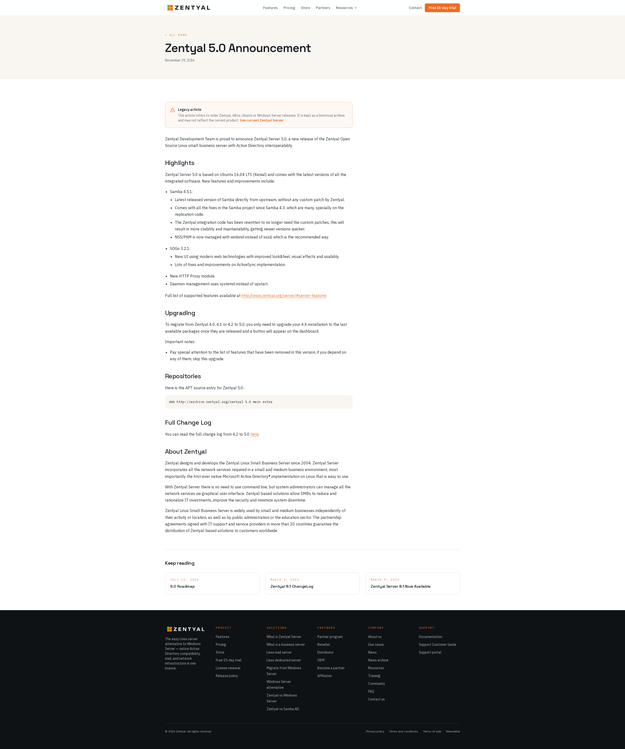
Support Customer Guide (437, 644)
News (372, 652)
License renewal (228, 668)
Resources (344, 8)
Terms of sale (432, 731)
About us (375, 637)
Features (270, 8)
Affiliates (324, 676)
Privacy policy (375, 731)
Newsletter (453, 731)
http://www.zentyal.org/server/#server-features (284, 295)
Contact (415, 8)
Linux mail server (279, 652)
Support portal (430, 652)
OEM (320, 660)
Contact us (376, 699)
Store (305, 8)
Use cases (376, 644)
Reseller (323, 644)
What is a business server (286, 644)
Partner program (330, 637)
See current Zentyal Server (261, 120)
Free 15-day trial (442, 8)
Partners (323, 8)
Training (374, 676)
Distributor (325, 652)
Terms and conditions (403, 731)
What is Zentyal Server (284, 637)
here (254, 434)
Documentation (430, 637)
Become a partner (331, 668)
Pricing (289, 8)
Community (376, 683)
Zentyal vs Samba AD (283, 709)
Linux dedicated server (284, 660)
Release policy (227, 676)
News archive (378, 660)
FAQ (371, 691)
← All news (176, 35)
